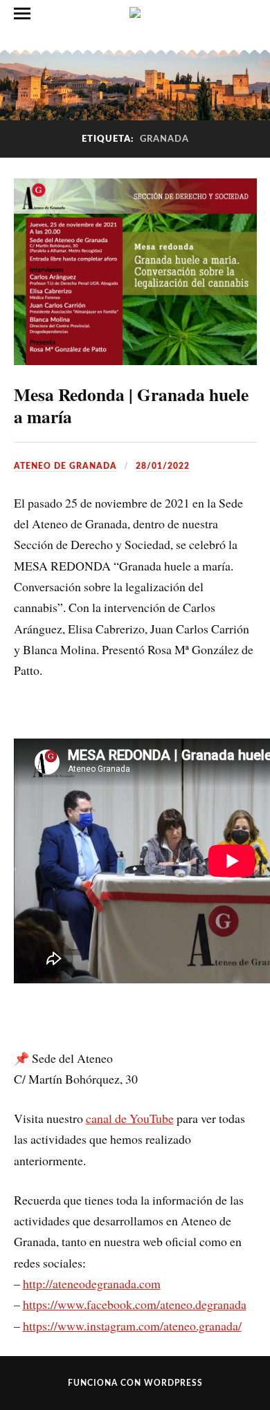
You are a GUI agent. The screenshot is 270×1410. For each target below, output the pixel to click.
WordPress (173, 1383)
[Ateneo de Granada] (135, 12)
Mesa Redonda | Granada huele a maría (131, 405)
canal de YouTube (130, 1118)
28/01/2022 (163, 466)
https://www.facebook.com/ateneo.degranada (134, 1304)
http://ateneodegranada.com (92, 1283)
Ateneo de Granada (65, 466)
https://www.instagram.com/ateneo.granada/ (132, 1325)
